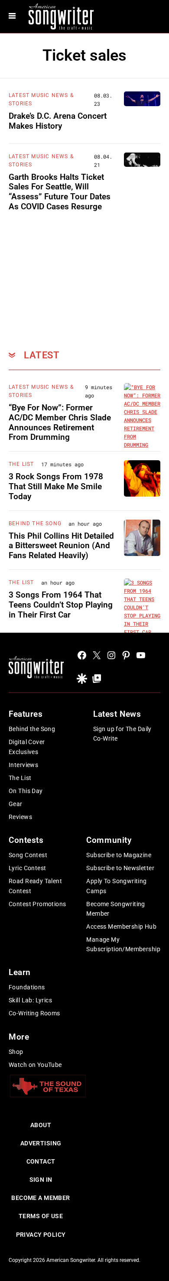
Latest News (117, 714)
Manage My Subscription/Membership (123, 944)
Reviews (20, 816)
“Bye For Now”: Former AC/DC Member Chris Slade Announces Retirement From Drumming (60, 422)
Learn (20, 972)
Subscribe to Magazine (118, 855)
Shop (16, 1051)
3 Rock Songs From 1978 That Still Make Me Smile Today (56, 486)
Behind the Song (32, 728)
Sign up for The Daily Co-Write (122, 733)
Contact (40, 1161)
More (19, 1037)
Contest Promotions (37, 904)
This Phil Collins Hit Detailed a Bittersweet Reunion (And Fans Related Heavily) (61, 546)
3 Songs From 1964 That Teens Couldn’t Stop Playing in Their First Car (61, 605)
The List (21, 464)
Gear (16, 803)
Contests (26, 840)
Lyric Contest (27, 868)
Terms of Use (41, 1216)
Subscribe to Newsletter (120, 868)
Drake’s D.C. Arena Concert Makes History (58, 121)
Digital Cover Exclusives (27, 746)
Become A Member (40, 1197)
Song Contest (28, 855)
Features (26, 714)
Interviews (23, 764)
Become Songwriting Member (115, 909)
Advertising (41, 1143)
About (40, 1125)
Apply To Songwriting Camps (116, 886)
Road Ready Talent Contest (35, 886)
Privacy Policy (41, 1234)
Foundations (27, 987)
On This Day (26, 790)
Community (108, 840)
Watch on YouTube (35, 1064)
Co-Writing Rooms (34, 1013)
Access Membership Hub (121, 926)
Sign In (40, 1179)
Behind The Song (35, 523)
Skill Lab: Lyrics (30, 1000)
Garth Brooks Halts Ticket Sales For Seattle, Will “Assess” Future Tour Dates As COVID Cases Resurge (59, 191)
